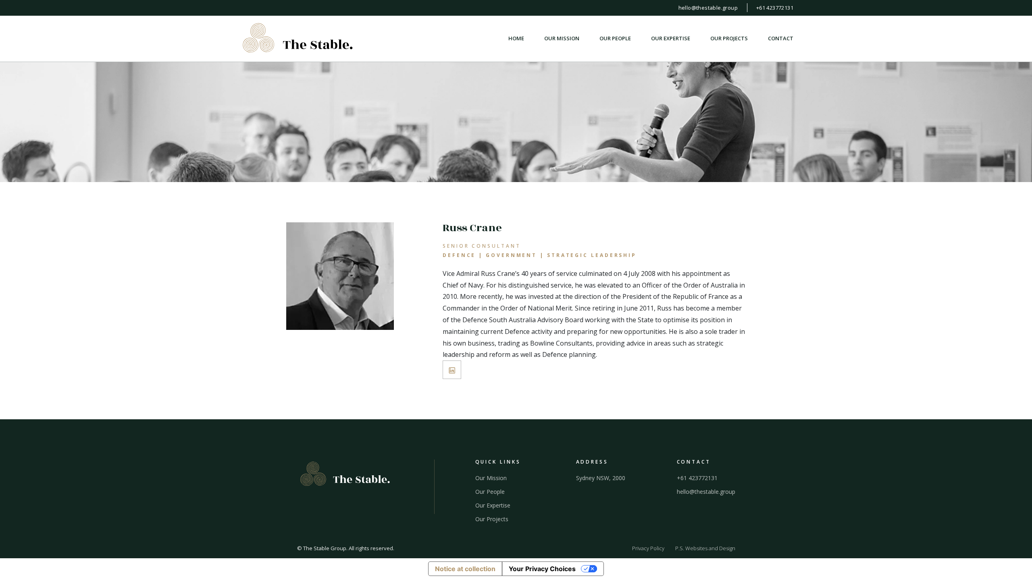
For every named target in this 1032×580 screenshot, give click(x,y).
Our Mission (561, 38)
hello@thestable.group (708, 7)
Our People (615, 38)
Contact (780, 38)
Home (516, 38)
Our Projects (729, 38)
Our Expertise (670, 38)
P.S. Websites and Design (705, 548)
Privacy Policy (648, 548)
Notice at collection (465, 569)
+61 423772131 (774, 7)
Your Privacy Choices (542, 569)
